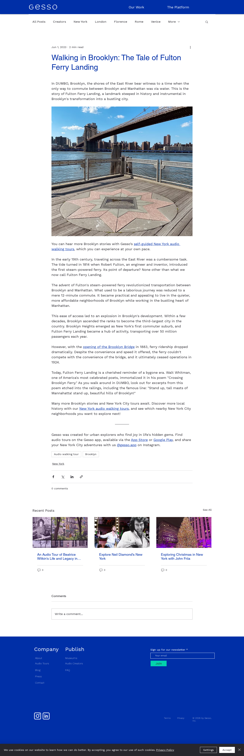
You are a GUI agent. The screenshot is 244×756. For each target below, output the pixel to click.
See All (207, 509)
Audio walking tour (66, 454)
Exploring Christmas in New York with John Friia (182, 556)
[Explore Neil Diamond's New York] (122, 532)
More (172, 21)
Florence (120, 21)
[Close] (239, 750)
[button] (207, 21)
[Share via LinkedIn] (72, 477)
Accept (227, 749)
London (100, 21)
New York (80, 21)
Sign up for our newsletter (167, 649)
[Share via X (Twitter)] (62, 477)
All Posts (38, 21)
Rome (139, 21)
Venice (156, 21)
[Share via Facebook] (53, 477)
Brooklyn (90, 454)
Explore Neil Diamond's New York (120, 556)
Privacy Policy (165, 749)
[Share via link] (81, 477)
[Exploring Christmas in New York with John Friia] (183, 532)
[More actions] (190, 47)
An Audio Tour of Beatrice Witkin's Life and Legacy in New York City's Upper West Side (58, 556)
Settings (208, 749)
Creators (59, 21)
